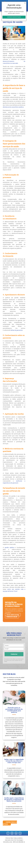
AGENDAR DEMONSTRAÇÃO (14, 17)
